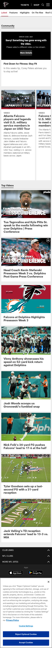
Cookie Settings (26, 626)
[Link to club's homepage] (5, 3)
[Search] (43, 5)
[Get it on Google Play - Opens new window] (35, 574)
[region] (26, 613)
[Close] (48, 582)
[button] (26, 53)
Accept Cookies (26, 642)
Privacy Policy (12, 620)
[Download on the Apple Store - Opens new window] (15, 572)
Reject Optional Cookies (26, 634)
